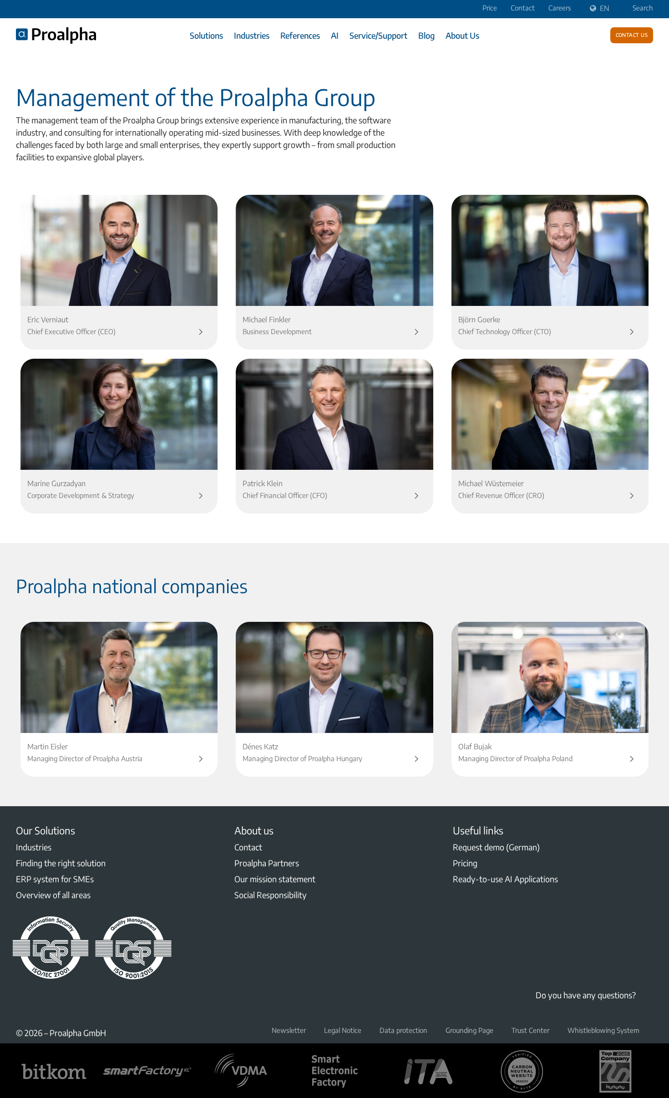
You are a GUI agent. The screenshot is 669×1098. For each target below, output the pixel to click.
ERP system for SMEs (55, 879)
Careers (559, 8)
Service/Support (378, 35)
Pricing (465, 863)
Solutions (206, 35)
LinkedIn (21, 1003)
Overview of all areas (53, 895)
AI (335, 35)
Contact (523, 8)
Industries (251, 35)
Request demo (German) (496, 847)
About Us (462, 35)
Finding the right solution (61, 863)
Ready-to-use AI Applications (505, 879)
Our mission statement (274, 879)
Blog (426, 35)
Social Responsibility (270, 895)
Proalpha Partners (266, 863)
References (300, 35)
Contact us (632, 34)
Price (489, 8)
